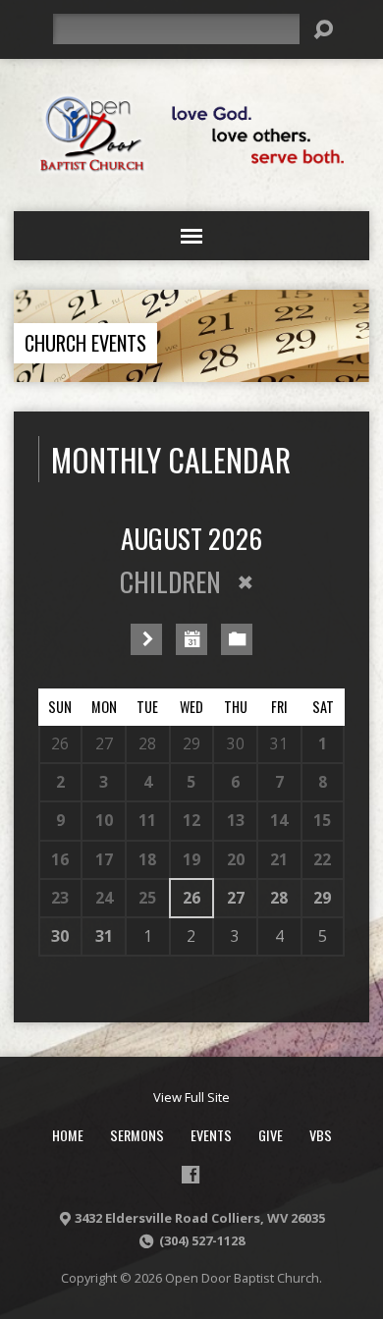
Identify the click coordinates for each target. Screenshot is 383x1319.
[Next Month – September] (146, 639)
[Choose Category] (236, 639)
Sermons (137, 1135)
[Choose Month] (191, 639)
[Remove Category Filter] (245, 582)
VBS (320, 1135)
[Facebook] (190, 1174)
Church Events (85, 342)
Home (67, 1135)
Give (270, 1135)
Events (211, 1135)
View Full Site (191, 1097)
